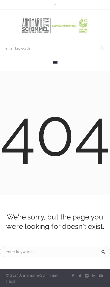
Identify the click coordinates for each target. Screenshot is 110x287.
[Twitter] (79, 275)
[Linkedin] (94, 275)
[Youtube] (101, 275)
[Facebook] (72, 275)
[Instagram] (86, 275)
